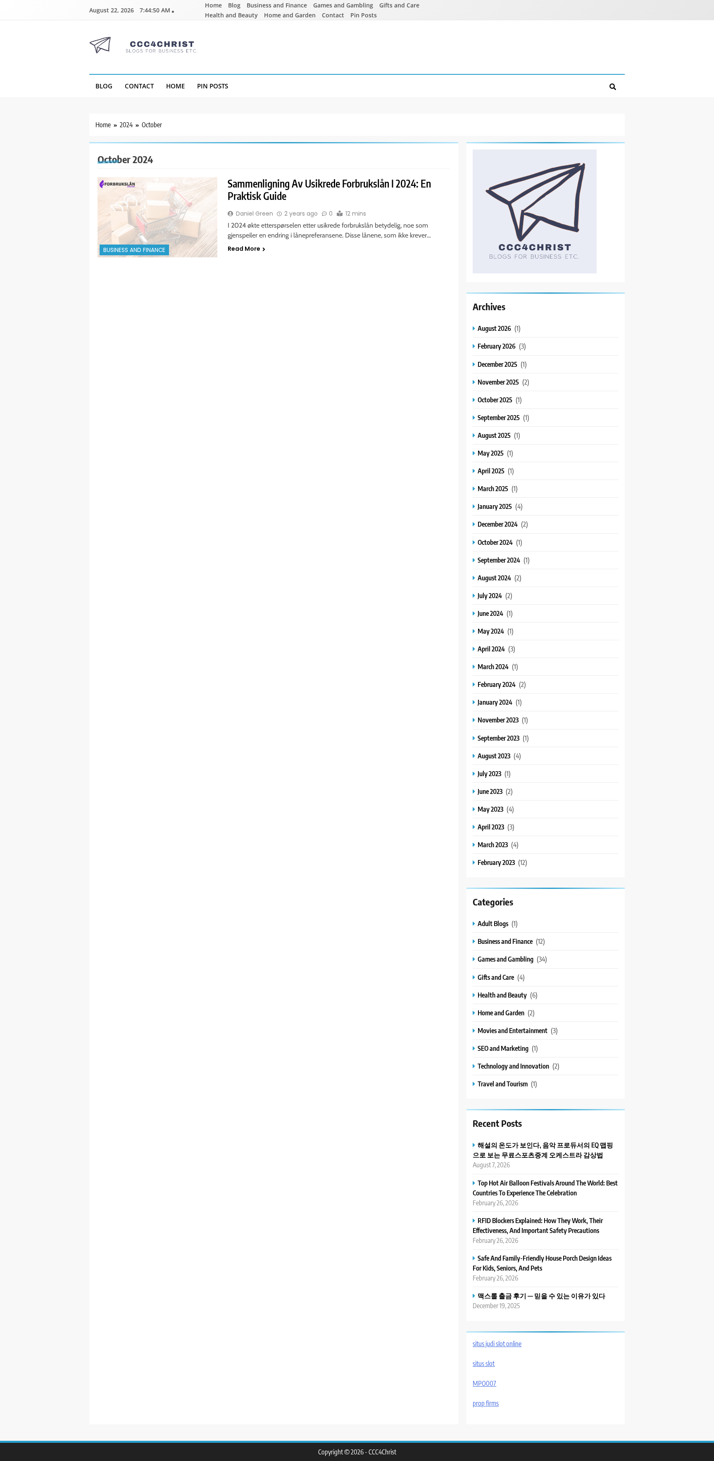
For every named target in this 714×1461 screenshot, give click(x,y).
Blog (234, 5)
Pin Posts (363, 15)
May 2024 (491, 631)
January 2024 (495, 702)
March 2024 (493, 666)
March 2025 (493, 488)
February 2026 (497, 346)
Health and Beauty (231, 15)
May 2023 (490, 809)
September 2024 (499, 560)
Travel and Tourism (503, 1083)
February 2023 (496, 862)
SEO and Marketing (503, 1048)
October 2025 (495, 399)
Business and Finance (277, 5)
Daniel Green (254, 213)
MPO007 (484, 1383)
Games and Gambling (343, 5)
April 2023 (491, 826)
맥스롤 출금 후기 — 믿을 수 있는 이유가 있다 (541, 1295)
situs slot (484, 1363)
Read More (244, 249)
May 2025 (491, 453)
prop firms (486, 1403)
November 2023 (498, 719)
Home (213, 5)
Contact (333, 15)
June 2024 (490, 613)
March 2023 (493, 844)
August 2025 (494, 435)
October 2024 (495, 542)
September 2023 (498, 738)
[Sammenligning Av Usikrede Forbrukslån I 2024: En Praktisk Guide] (157, 217)
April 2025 (491, 470)
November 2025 (498, 382)
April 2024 (491, 648)
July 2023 (489, 773)
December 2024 (498, 524)
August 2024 (494, 577)
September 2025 (499, 417)
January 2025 (495, 506)
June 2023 (490, 791)
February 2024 (497, 684)
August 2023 (494, 755)
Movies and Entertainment (512, 1030)
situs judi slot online (497, 1344)
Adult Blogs (493, 923)
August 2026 (494, 328)
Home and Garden (290, 15)
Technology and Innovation (513, 1066)
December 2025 (497, 364)
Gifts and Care (399, 5)
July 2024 (490, 595)
